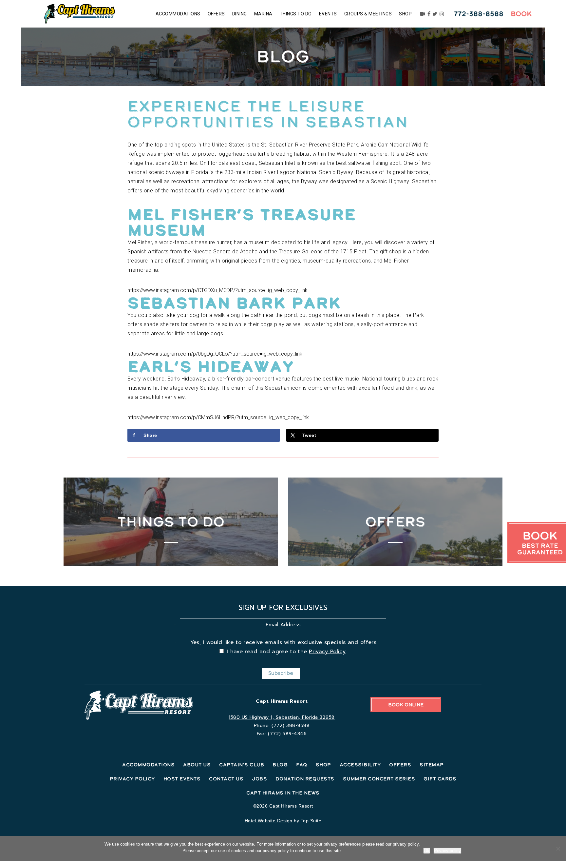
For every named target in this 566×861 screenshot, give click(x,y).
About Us (197, 764)
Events (328, 13)
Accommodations (178, 13)
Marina (263, 13)
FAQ (301, 764)
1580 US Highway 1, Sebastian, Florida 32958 (282, 717)
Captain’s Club (241, 764)
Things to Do (296, 13)
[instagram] (442, 13)
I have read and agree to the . (287, 652)
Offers (216, 13)
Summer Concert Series (379, 778)
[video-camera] (422, 13)
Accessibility (360, 764)
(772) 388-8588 (291, 725)
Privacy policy (447, 850)
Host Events (182, 778)
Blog (280, 764)
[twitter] (435, 13)
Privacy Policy (327, 652)
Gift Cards (440, 778)
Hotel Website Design (268, 820)
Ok (426, 850)
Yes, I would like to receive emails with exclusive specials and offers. (284, 642)
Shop (405, 13)
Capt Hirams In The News (283, 793)
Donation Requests (304, 778)
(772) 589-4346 (287, 733)
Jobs (259, 778)
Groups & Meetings (368, 13)
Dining (239, 13)
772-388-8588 (478, 13)
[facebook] (429, 13)
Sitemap (432, 764)
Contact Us (226, 778)
